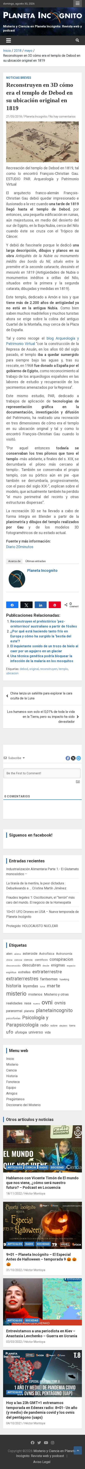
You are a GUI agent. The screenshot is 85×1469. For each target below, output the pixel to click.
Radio (43, 1167)
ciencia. (28, 959)
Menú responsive (77, 3)
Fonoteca (13, 1082)
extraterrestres (22, 979)
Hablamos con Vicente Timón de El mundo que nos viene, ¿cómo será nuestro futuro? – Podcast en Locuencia (42, 1183)
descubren (31, 965)
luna (42, 986)
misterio (16, 993)
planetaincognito (54, 1010)
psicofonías (13, 1018)
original (34, 669)
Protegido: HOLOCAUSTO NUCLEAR (32, 926)
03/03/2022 (14, 1341)
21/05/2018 (14, 116)
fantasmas (49, 979)
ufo (9, 1032)
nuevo (36, 1003)
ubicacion (12, 673)
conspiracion (61, 959)
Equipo (11, 1088)
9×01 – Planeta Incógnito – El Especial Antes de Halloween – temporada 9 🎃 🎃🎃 (41, 1259)
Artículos (14, 1167)
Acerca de (14, 561)
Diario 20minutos (19, 547)
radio (44, 1025)
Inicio (10, 1059)
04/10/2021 (14, 1423)
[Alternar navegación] (8, 40)
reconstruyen (48, 669)
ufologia (21, 1032)
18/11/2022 (14, 1193)
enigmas (58, 965)
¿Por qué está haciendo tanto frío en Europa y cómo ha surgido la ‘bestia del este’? (40, 636)
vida (48, 1032)
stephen (63, 1025)
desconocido (13, 965)
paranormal (14, 1011)
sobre (53, 1025)
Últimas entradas (35, 561)
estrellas (24, 972)
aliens (17, 953)
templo (63, 669)
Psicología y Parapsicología (27, 1021)
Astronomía (64, 954)
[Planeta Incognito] (17, 572)
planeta (29, 1011)
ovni (47, 1002)
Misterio (12, 1064)
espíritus (11, 972)
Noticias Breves (18, 77)
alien (9, 954)
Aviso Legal (41, 1462)
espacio (71, 965)
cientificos (41, 959)
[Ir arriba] (78, 1450)
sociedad (57, 1167)
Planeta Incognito (35, 116)
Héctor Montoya (34, 1193)
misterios (35, 994)
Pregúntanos (15, 1099)
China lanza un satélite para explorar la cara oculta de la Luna (41, 695)
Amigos (11, 1093)
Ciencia (11, 1070)
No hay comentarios (63, 116)
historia (13, 985)
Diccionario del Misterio (23, 1105)
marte (53, 986)
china (9, 959)
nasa (27, 1003)
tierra (72, 1025)
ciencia (18, 959)
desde (45, 965)
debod (24, 669)
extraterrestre (47, 972)
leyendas (30, 986)
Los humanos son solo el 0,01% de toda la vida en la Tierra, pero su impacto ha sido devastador (41, 717)
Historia (12, 1076)
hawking (64, 979)
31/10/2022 (14, 1270)
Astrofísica (46, 954)
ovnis (60, 1002)
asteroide (30, 953)
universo (36, 1032)
